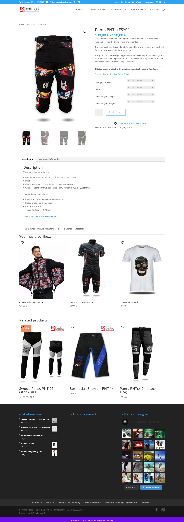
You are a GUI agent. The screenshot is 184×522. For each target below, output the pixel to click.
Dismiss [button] (109, 520)
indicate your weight (105, 103)
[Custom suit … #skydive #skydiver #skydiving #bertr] (160, 478)
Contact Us (129, 2)
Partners (145, 502)
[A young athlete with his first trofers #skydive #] (126, 478)
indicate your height (105, 96)
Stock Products (117, 10)
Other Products (137, 10)
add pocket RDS (103, 82)
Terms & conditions (93, 502)
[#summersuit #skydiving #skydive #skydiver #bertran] (149, 456)
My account (149, 2)
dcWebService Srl (38, 513)
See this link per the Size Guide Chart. (112, 74)
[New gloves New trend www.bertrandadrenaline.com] (160, 444)
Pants (28, 24)
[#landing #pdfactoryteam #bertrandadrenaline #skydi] (149, 444)
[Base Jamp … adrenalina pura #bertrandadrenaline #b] (138, 433)
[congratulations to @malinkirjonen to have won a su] (149, 433)
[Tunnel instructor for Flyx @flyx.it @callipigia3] (126, 444)
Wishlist (139, 2)
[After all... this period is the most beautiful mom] (160, 433)
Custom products (98, 10)
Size (98, 89)
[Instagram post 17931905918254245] (126, 467)
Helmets (80, 10)
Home (21, 24)
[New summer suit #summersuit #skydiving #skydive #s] (160, 456)
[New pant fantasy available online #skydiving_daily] (149, 478)
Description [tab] (27, 159)
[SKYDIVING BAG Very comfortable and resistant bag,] (126, 433)
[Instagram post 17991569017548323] (126, 456)
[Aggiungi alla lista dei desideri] (23, 242)
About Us (119, 2)
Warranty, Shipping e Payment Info (121, 502)
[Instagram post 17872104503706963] (138, 456)
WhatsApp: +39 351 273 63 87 (33, 2)
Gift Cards (154, 10)
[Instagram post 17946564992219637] (138, 444)
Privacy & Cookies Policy (69, 502)
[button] (84, 32)
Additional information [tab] (49, 159)
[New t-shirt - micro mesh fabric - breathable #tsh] (138, 478)
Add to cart (116, 112)
